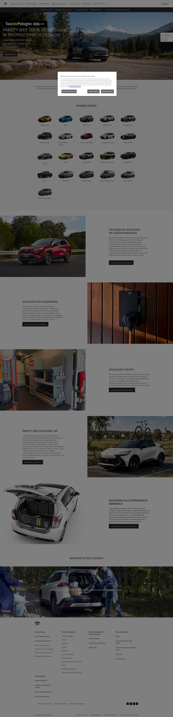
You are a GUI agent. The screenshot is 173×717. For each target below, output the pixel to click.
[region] (87, 84)
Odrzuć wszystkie (93, 91)
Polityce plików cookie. (75, 86)
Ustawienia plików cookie (69, 91)
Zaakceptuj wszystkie (107, 91)
